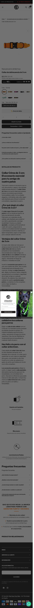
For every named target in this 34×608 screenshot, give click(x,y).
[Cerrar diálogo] (31, 292)
